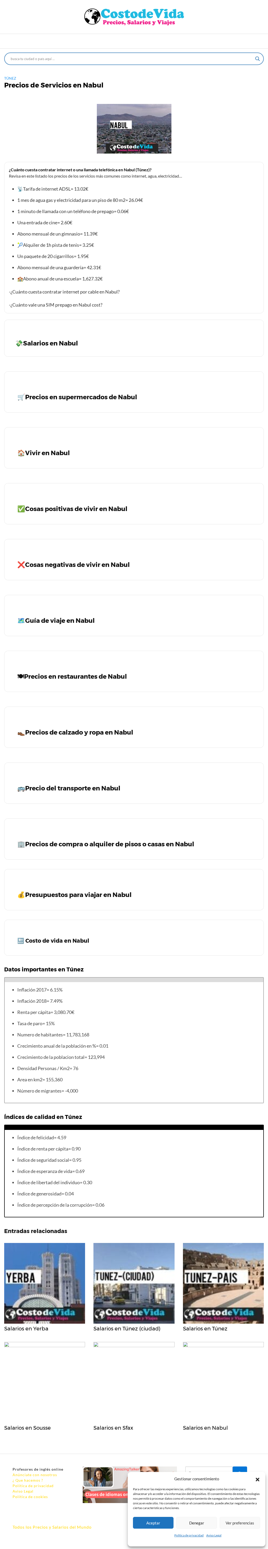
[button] (257, 1478)
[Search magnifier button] (257, 58)
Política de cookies (30, 1496)
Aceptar (153, 1523)
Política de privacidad (189, 1535)
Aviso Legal (213, 1535)
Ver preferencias (240, 1523)
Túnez (10, 78)
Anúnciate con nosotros (35, 1474)
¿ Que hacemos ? (28, 1480)
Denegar (196, 1523)
